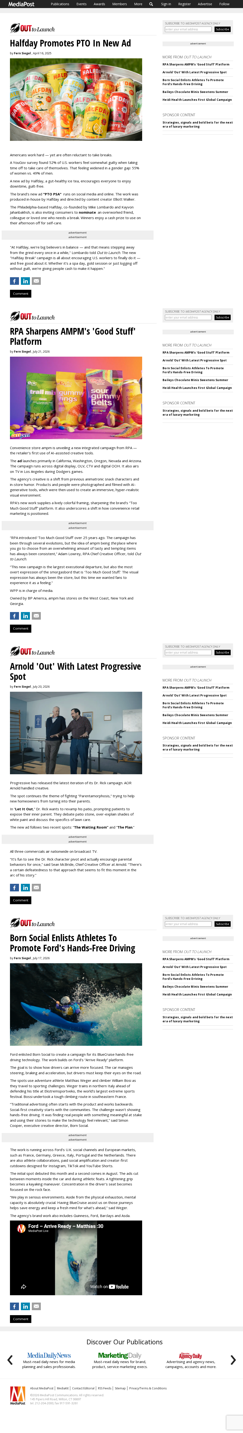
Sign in (166, 4)
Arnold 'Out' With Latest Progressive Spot (195, 72)
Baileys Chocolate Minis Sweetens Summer (195, 92)
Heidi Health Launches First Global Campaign (197, 100)
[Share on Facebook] (14, 281)
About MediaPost (41, 1388)
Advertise (205, 4)
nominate (88, 212)
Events (81, 4)
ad (19, 460)
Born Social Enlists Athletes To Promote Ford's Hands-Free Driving (193, 82)
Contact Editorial (83, 1388)
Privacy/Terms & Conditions (148, 1388)
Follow (224, 4)
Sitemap (120, 1388)
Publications (60, 4)
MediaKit (63, 1388)
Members (119, 4)
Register (184, 4)
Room (102, 827)
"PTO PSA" (52, 194)
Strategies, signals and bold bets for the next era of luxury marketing (198, 124)
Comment (20, 293)
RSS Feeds (104, 1388)
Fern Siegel (22, 53)
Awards (99, 4)
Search (151, 4)
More (138, 4)
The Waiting (85, 827)
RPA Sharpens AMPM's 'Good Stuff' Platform (196, 64)
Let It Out (24, 808)
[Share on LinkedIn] (25, 281)
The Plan (124, 827)
